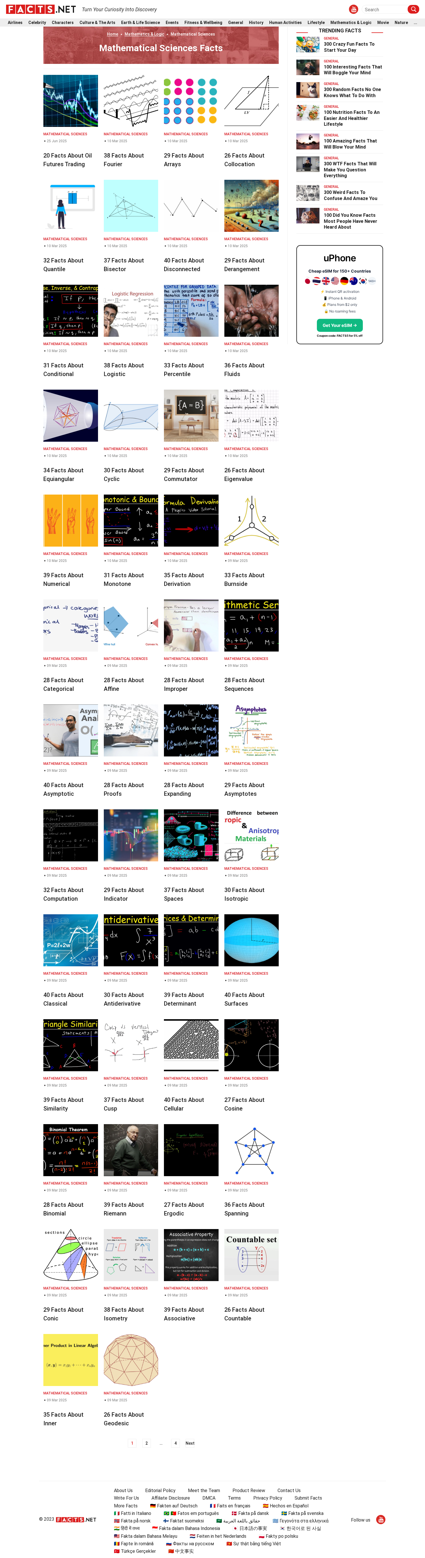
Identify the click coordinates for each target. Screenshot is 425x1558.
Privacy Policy (267, 1498)
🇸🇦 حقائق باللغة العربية (238, 1521)
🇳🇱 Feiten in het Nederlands (218, 1536)
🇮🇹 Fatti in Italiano (132, 1513)
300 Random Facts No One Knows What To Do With (352, 92)
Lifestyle (316, 23)
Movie (383, 23)
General (235, 23)
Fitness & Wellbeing (203, 23)
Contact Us (289, 1490)
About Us (123, 1490)
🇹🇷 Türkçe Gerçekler (135, 1551)
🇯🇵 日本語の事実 (249, 1528)
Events (172, 23)
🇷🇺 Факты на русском (190, 1543)
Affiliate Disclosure (170, 1498)
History (256, 23)
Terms (234, 1498)
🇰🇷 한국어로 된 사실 (300, 1528)
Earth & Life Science (140, 23)
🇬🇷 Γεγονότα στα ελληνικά (300, 1521)
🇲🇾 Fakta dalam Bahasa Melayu (145, 1536)
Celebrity (37, 23)
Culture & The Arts (97, 23)
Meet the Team (204, 1490)
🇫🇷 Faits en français (230, 1506)
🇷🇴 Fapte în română (134, 1543)
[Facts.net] (41, 9)
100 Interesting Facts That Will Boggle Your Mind (353, 70)
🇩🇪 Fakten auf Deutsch (173, 1506)
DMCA (208, 1498)
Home (112, 34)
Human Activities (285, 23)
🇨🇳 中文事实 (181, 1551)
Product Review (248, 1490)
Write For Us (126, 1498)
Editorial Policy (160, 1490)
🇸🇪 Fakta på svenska (302, 1513)
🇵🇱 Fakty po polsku (278, 1536)
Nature (401, 23)
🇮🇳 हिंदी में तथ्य (127, 1528)
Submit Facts (308, 1498)
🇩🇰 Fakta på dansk (250, 1513)
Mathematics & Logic (351, 23)
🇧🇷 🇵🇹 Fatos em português (191, 1513)
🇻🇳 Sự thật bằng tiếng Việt (253, 1543)
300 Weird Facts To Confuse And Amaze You (350, 195)
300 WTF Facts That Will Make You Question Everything (350, 170)
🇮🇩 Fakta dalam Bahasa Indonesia (186, 1528)
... (415, 23)
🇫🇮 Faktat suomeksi (183, 1521)
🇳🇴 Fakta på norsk (132, 1521)
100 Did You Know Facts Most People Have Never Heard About (350, 221)
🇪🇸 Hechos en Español (285, 1506)
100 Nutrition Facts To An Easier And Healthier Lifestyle (352, 118)
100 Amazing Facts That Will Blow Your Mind (350, 144)
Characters (63, 23)
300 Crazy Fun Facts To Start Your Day (349, 47)
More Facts (126, 1506)
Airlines (15, 23)
